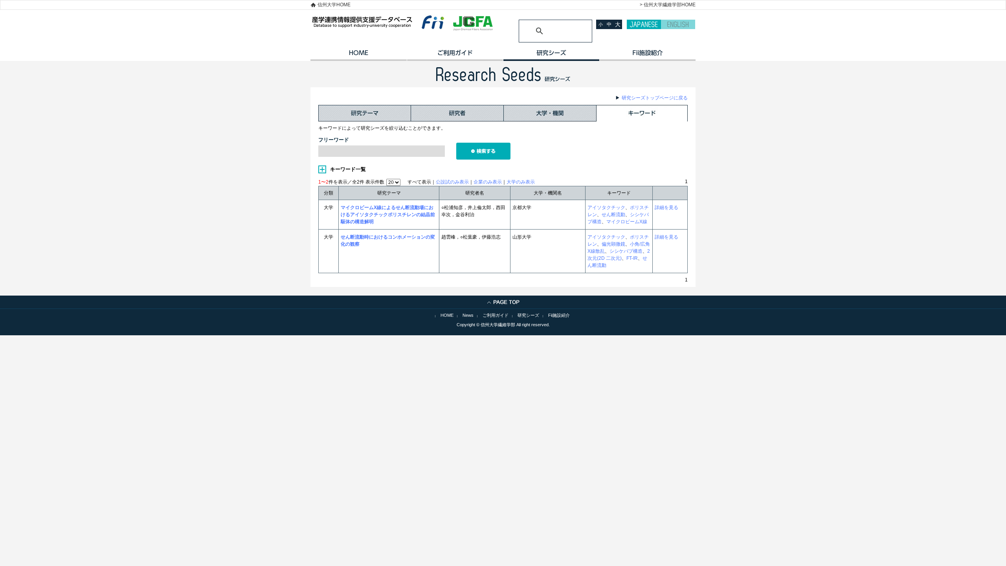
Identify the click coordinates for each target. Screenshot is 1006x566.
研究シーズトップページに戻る (655, 98)
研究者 (457, 113)
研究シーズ (551, 55)
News (468, 315)
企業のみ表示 (488, 182)
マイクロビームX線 (626, 221)
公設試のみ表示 (452, 182)
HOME (358, 55)
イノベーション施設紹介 (647, 55)
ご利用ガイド (455, 55)
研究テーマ (364, 113)
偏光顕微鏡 (613, 244)
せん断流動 (613, 214)
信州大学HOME (334, 4)
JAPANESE (644, 24)
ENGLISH (678, 24)
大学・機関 (550, 113)
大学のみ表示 (521, 182)
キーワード (642, 113)
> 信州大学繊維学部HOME (668, 4)
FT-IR (632, 258)
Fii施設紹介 (559, 315)
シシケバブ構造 (626, 251)
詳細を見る (666, 207)
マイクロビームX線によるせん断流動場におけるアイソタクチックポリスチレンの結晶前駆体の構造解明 (388, 214)
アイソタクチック (606, 207)
